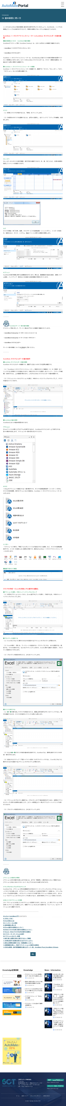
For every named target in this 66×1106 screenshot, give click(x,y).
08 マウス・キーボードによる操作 (13, 934)
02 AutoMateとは (8, 921)
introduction (5, 15)
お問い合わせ (46, 1096)
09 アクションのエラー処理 (11, 936)
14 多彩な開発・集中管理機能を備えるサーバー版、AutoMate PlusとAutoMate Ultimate (30, 947)
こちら (23, 347)
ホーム (17, 1096)
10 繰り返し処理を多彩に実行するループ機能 (17, 938)
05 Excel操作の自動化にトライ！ (13, 927)
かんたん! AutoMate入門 (11, 916)
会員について (25, 1096)
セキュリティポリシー (35, 1096)
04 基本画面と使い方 (9, 925)
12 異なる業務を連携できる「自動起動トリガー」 (18, 943)
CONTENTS (23, 916)
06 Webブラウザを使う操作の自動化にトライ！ (17, 930)
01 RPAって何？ (8, 918)
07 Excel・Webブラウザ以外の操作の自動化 (17, 932)
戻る (33, 954)
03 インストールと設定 (10, 923)
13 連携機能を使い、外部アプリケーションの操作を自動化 (21, 945)
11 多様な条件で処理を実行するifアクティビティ (18, 941)
